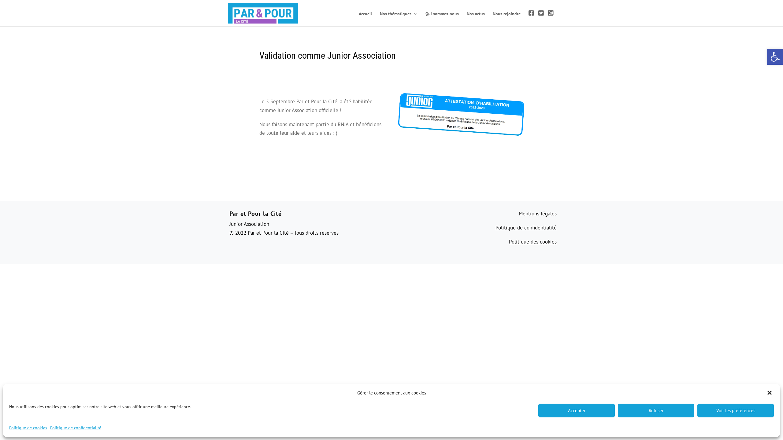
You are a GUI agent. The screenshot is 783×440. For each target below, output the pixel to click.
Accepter (576, 410)
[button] (770, 393)
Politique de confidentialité (75, 428)
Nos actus (476, 14)
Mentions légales (538, 213)
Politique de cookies (28, 428)
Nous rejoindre (507, 14)
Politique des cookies (533, 241)
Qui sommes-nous (442, 14)
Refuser (656, 410)
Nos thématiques (395, 14)
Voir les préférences (735, 410)
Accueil (365, 14)
